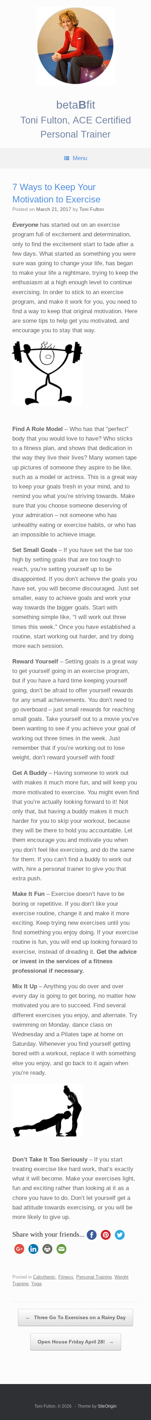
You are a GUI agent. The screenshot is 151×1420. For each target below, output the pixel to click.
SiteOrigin (107, 1406)
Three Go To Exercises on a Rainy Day (75, 1317)
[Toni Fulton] (75, 46)
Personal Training (94, 1277)
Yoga (36, 1283)
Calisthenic (44, 1277)
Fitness (65, 1277)
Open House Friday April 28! (76, 1342)
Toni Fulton (91, 209)
